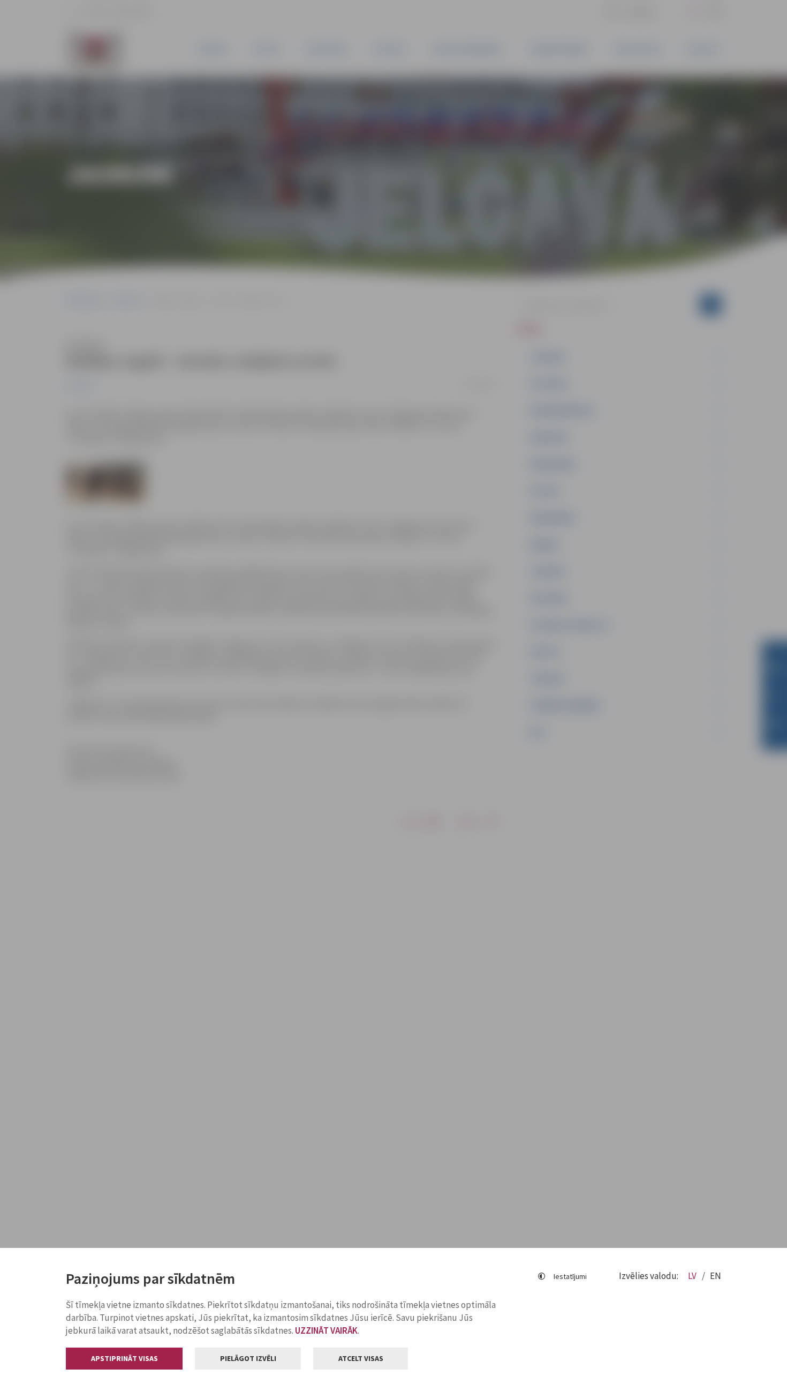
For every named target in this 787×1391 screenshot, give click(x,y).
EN (715, 1276)
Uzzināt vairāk (326, 1330)
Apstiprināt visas (124, 1358)
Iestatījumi (570, 1276)
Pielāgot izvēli (248, 1358)
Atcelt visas (360, 1358)
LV (693, 1276)
